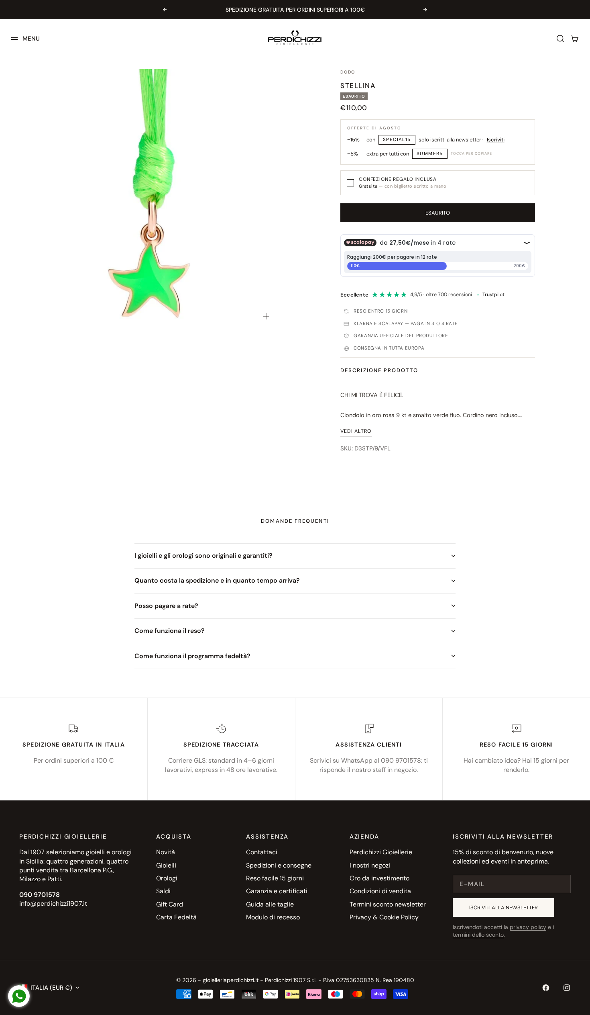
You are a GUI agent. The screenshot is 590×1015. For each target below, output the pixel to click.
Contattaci (261, 852)
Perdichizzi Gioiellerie (381, 852)
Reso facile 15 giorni (275, 878)
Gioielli (166, 865)
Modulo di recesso (273, 917)
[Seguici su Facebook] (546, 988)
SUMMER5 (430, 154)
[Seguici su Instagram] (567, 988)
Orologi (166, 878)
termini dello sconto (478, 934)
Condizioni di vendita (380, 891)
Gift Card (169, 904)
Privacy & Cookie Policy (384, 917)
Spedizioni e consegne (278, 865)
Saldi (163, 891)
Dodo (347, 72)
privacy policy (528, 927)
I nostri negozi (370, 865)
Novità (165, 852)
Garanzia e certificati (276, 891)
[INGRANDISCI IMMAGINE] (266, 316)
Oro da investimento (379, 878)
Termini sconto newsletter (388, 904)
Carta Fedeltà (176, 917)
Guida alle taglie (270, 904)
